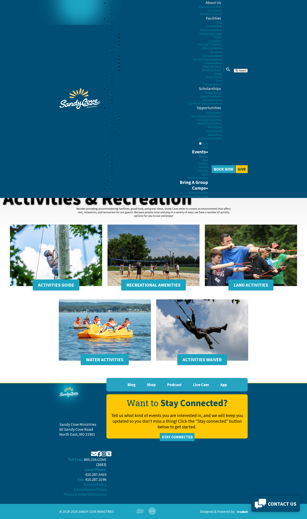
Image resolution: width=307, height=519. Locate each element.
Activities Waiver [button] (202, 359)
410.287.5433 (95, 474)
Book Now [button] (223, 169)
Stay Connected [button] (177, 437)
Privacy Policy (95, 484)
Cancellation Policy (90, 489)
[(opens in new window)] (242, 512)
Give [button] (242, 169)
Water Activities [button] (104, 359)
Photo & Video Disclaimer (85, 494)
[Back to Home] (79, 99)
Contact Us (282, 504)
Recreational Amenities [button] (153, 285)
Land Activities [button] (251, 285)
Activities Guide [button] (56, 285)
